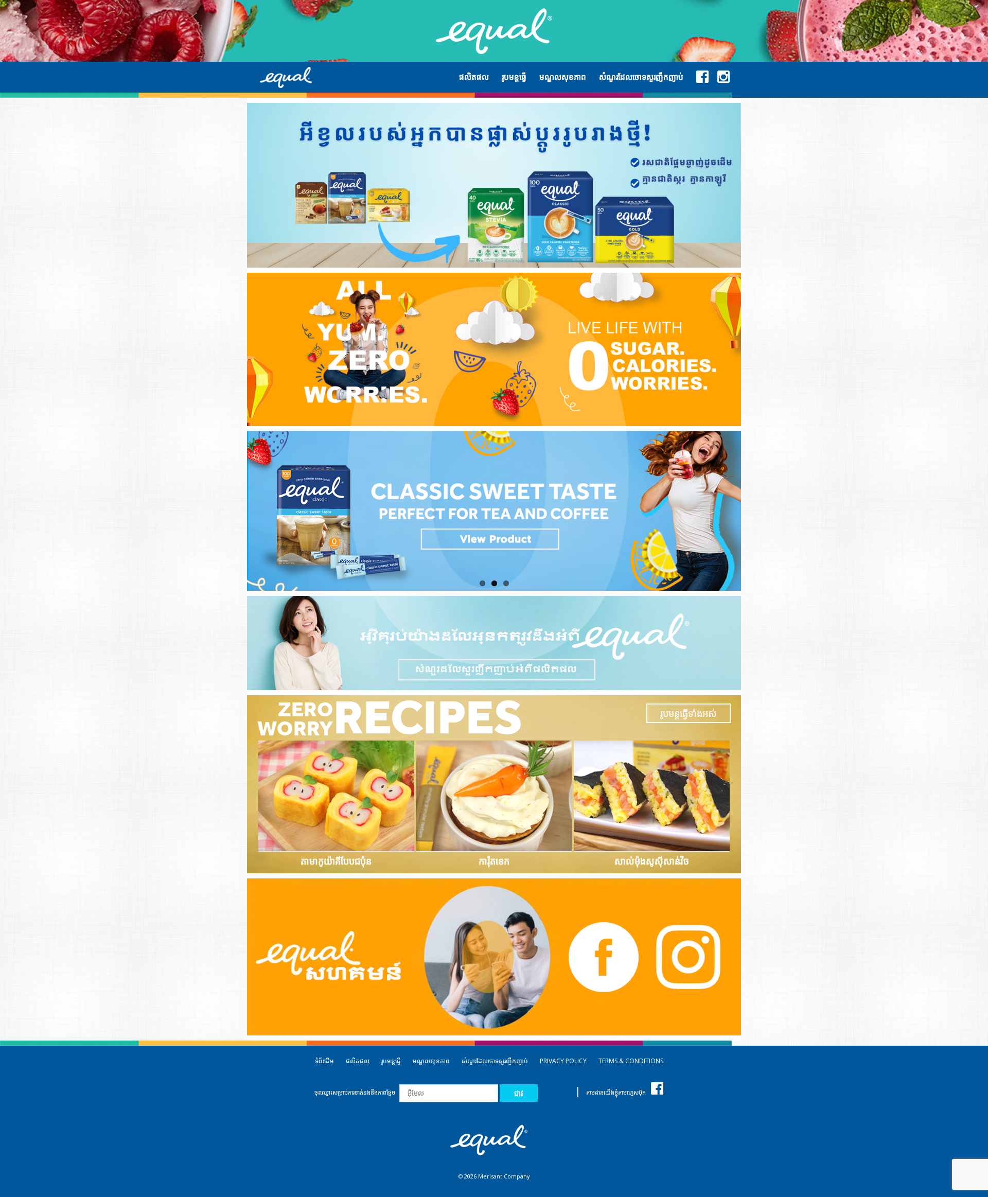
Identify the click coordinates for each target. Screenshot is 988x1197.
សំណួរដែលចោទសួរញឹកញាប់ (495, 1061)
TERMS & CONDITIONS (630, 1061)
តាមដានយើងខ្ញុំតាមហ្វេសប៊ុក (616, 1092)
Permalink (337, 796)
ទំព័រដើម (324, 1061)
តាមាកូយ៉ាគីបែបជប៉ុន (336, 861)
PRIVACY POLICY (563, 1061)
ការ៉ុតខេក (494, 861)
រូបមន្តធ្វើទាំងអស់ (688, 713)
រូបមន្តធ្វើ (391, 1061)
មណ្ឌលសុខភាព (431, 1061)
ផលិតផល (357, 1061)
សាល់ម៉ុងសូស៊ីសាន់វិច (651, 861)
